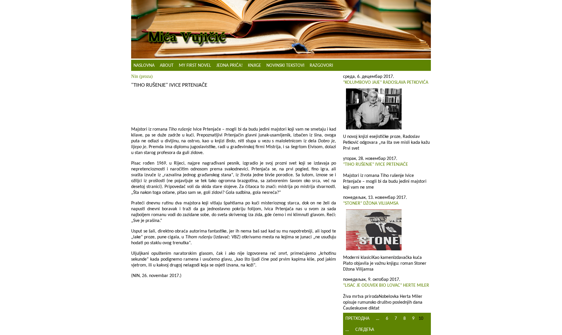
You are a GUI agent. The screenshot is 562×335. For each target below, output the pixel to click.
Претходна (357, 318)
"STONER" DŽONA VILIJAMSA (370, 203)
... (377, 318)
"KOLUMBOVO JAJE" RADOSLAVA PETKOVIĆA (385, 82)
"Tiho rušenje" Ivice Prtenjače (375, 164)
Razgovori (321, 65)
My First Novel (195, 65)
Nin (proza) (142, 76)
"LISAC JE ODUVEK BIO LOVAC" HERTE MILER (386, 285)
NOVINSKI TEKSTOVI (285, 65)
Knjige (254, 65)
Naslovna (144, 65)
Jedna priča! (229, 65)
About (167, 65)
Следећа (364, 329)
